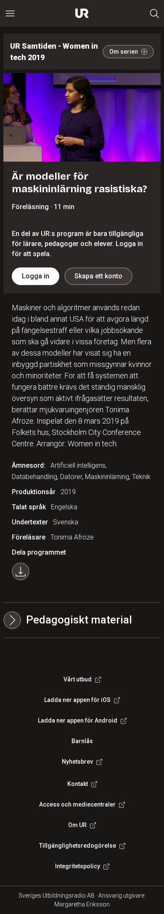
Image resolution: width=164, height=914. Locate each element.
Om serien (123, 51)
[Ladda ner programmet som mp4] (20, 571)
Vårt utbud (77, 679)
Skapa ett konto (98, 276)
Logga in (35, 276)
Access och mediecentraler (77, 804)
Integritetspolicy (77, 866)
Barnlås (82, 741)
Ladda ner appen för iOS (77, 700)
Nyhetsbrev (77, 761)
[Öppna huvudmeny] (10, 13)
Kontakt (77, 783)
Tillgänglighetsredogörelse (77, 845)
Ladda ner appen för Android (77, 720)
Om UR (77, 825)
